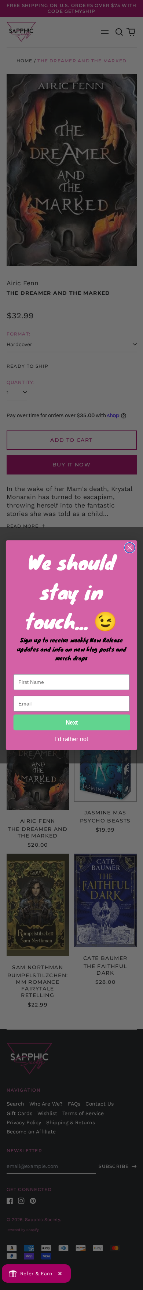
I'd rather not (71, 738)
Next (72, 722)
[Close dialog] (130, 547)
